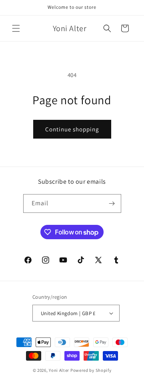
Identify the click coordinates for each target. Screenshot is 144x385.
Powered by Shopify (91, 370)
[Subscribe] (112, 203)
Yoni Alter (59, 370)
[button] (16, 28)
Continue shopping (72, 129)
